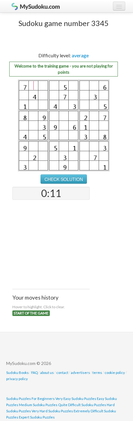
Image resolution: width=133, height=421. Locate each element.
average (80, 55)
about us (47, 373)
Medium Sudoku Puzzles (38, 405)
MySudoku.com (32, 6)
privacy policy (17, 379)
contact (62, 373)
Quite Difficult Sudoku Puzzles (82, 405)
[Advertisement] (51, 244)
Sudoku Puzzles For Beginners (30, 399)
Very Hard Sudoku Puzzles (52, 411)
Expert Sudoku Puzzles (37, 417)
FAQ (34, 373)
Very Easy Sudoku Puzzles (75, 399)
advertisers (80, 373)
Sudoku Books (17, 373)
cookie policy (115, 373)
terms (97, 373)
